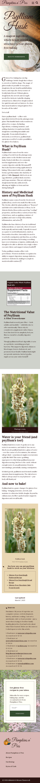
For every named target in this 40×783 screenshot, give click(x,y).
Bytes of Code (11, 766)
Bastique (22, 561)
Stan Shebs (21, 431)
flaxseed (15, 175)
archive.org (22, 646)
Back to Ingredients (16, 57)
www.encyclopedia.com (27, 633)
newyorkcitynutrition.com (16, 641)
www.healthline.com (25, 663)
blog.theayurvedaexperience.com (19, 653)
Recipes (9, 757)
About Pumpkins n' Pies (15, 753)
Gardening (10, 762)
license (26, 431)
